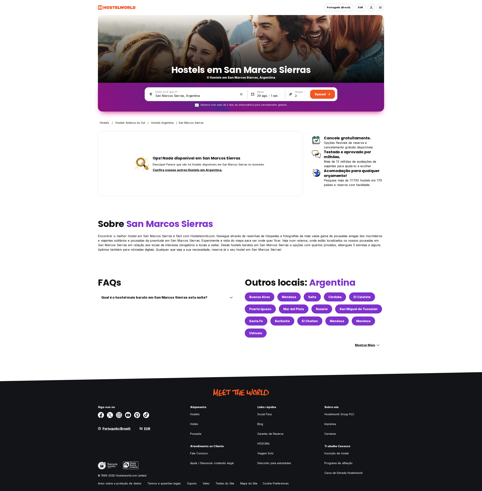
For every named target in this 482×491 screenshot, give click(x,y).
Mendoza (289, 297)
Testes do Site (225, 483)
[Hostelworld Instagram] (119, 415)
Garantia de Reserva (270, 433)
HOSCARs (263, 443)
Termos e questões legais (164, 483)
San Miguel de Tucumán (359, 309)
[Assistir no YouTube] (128, 415)
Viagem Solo (265, 453)
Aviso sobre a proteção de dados (119, 483)
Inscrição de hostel (336, 453)
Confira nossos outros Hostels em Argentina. (187, 170)
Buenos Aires (259, 297)
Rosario (322, 309)
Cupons (192, 483)
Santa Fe (256, 321)
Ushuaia (255, 333)
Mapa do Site (248, 483)
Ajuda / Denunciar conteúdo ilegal (212, 463)
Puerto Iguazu (260, 309)
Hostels (195, 414)
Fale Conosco (199, 453)
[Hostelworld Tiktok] (146, 415)
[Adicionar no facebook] (101, 415)
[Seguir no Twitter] (110, 415)
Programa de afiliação (338, 463)
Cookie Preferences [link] (276, 483)
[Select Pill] (371, 7)
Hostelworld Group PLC (339, 414)
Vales (206, 483)
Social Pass (264, 414)
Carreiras (330, 433)
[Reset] (241, 94)
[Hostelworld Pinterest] (137, 415)
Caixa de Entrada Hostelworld (343, 472)
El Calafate (362, 297)
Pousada (195, 433)
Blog (260, 424)
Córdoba (335, 297)
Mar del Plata (293, 309)
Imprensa (330, 424)
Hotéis (194, 424)
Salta (312, 297)
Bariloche (282, 321)
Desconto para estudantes (274, 463)
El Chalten (310, 321)
